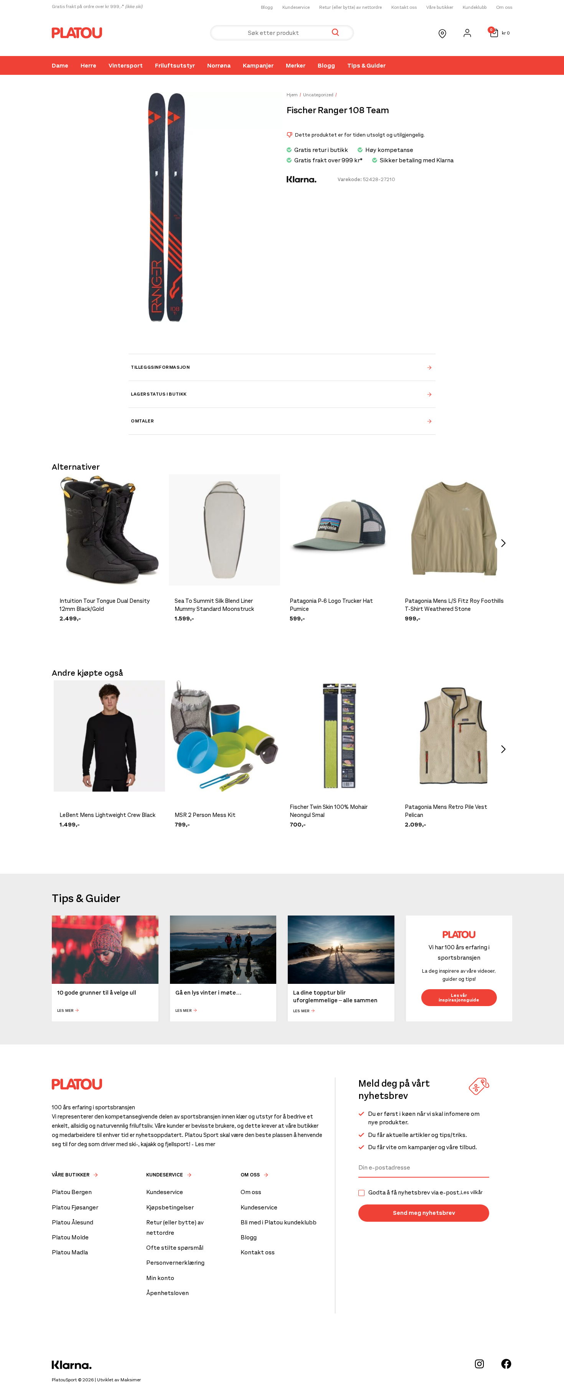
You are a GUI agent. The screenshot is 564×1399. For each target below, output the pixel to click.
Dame (60, 65)
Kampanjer (258, 65)
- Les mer (203, 1144)
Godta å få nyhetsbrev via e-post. (425, 1192)
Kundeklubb (474, 7)
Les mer (65, 1010)
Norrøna (219, 65)
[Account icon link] (467, 33)
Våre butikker (439, 7)
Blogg (267, 7)
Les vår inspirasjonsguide (459, 997)
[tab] (282, 367)
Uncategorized (318, 95)
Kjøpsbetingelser (170, 1207)
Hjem (292, 95)
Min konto (160, 1278)
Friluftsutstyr (175, 65)
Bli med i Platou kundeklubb (279, 1222)
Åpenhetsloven (167, 1293)
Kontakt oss (404, 7)
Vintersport (126, 65)
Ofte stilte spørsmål (174, 1248)
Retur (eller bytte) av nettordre (350, 7)
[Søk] (335, 32)
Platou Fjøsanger (75, 1207)
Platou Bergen (72, 1192)
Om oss (504, 7)
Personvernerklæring (175, 1263)
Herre (88, 65)
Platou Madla (70, 1252)
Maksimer (130, 1380)
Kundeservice (296, 7)
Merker (295, 65)
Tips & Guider (366, 65)
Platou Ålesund (72, 1222)
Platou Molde (70, 1237)
